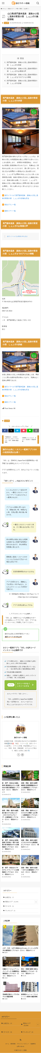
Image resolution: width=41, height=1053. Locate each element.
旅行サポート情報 (20, 737)
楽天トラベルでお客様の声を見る (17, 236)
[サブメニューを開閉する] (36, 901)
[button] (5, 430)
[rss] (20, 1040)
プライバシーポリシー (23, 1043)
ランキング (10, 910)
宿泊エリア (11, 902)
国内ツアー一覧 (10, 211)
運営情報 (12, 1043)
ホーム (7, 1043)
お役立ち (9, 897)
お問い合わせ (20, 1046)
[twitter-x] (18, 754)
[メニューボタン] (3, 3)
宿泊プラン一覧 (10, 204)
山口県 (6, 23)
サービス (9, 906)
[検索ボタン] (38, 3)
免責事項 (33, 1043)
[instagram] (22, 754)
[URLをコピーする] (36, 430)
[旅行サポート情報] (20, 3)
